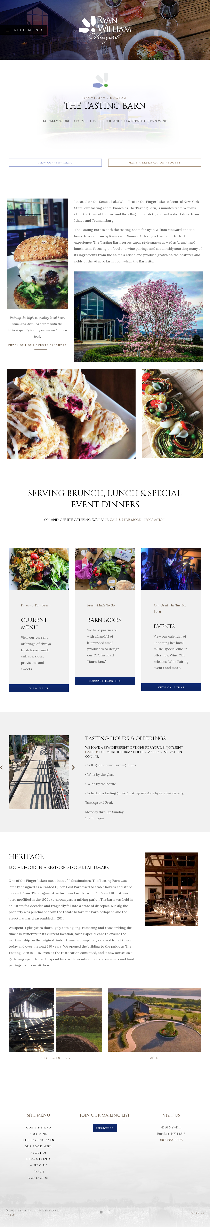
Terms (11, 1215)
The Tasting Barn (38, 1140)
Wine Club (39, 1165)
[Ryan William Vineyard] (105, 30)
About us (39, 1152)
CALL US (92, 752)
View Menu (38, 688)
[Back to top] (200, 1217)
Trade (38, 1171)
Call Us (197, 1213)
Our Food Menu (39, 1146)
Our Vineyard (38, 1127)
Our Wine (38, 1134)
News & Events (38, 1159)
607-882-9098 (171, 1140)
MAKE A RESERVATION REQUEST (155, 162)
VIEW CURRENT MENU (55, 162)
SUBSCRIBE (105, 1128)
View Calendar (171, 687)
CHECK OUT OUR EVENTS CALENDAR (37, 345)
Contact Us (39, 1177)
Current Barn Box (105, 680)
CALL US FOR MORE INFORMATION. (138, 520)
